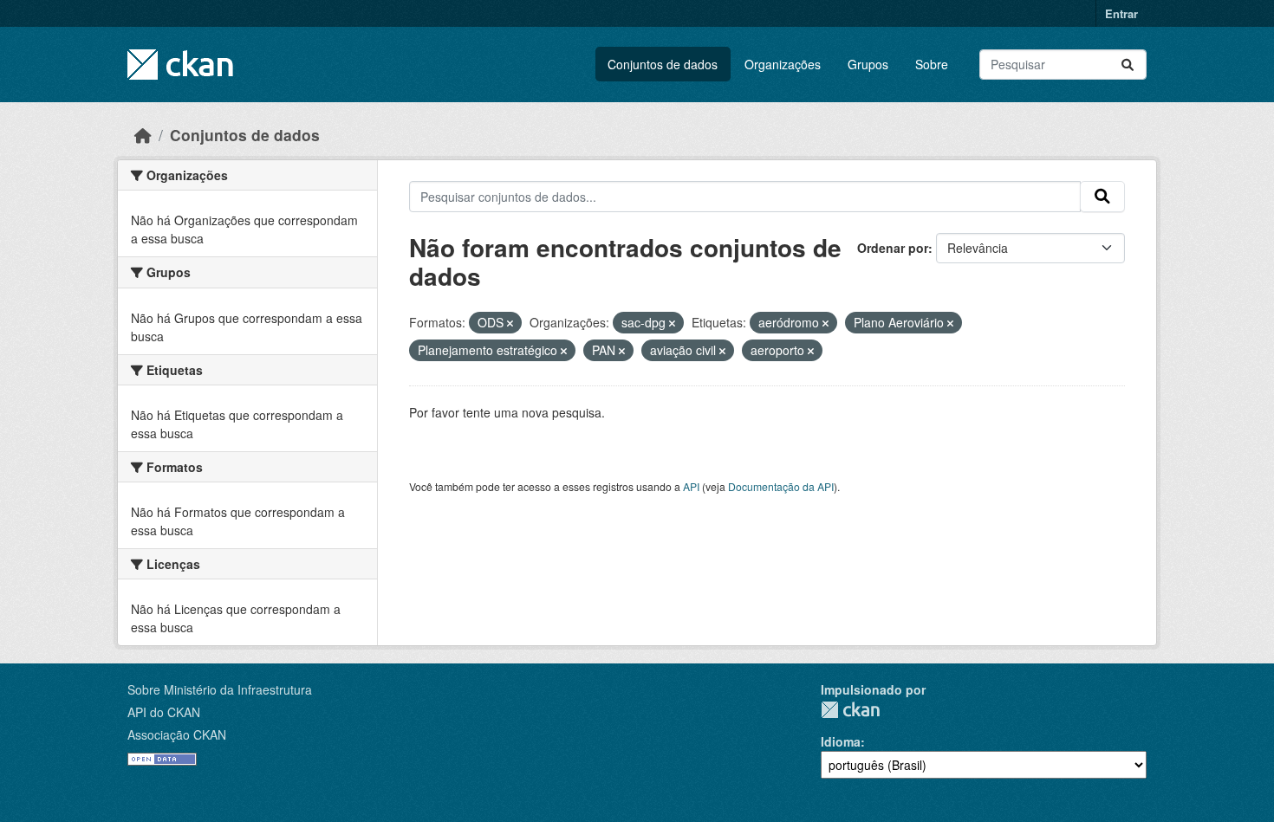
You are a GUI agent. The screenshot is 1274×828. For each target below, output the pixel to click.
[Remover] (510, 323)
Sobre (931, 64)
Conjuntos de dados (663, 64)
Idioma (841, 741)
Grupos (868, 64)
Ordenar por (892, 247)
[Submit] (1127, 64)
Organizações (782, 64)
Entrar (1121, 13)
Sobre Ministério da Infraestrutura (219, 689)
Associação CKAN (176, 734)
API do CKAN (163, 712)
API (691, 486)
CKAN (850, 710)
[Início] (143, 135)
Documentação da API (781, 486)
